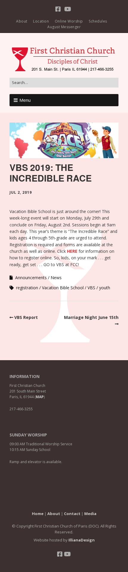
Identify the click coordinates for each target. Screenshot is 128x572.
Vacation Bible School (63, 287)
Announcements (31, 277)
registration (27, 287)
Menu (25, 100)
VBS (91, 287)
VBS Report (26, 317)
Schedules (98, 21)
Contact (72, 513)
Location (41, 21)
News (56, 277)
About (21, 21)
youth (104, 287)
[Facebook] (58, 9)
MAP (40, 396)
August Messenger (64, 26)
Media (90, 513)
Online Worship (69, 21)
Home (37, 513)
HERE (72, 251)
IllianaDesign (81, 540)
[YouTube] (68, 9)
